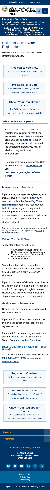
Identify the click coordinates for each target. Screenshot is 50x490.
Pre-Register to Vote (25, 88)
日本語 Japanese (31, 30)
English (7, 28)
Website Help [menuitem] (25, 477)
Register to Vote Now (25, 71)
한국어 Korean (24, 32)
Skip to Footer (35, 2)
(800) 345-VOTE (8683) (14, 358)
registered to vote (29, 309)
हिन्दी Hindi (38, 28)
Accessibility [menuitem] (25, 480)
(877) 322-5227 (34, 165)
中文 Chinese (14, 30)
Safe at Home (30, 140)
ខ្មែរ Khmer (9, 32)
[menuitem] (8, 466)
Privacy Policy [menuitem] (25, 474)
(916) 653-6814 (25, 458)
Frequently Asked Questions (25, 340)
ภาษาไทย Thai (13, 34)
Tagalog (38, 32)
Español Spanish (22, 28)
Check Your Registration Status (25, 107)
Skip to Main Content (17, 2)
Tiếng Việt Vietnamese (33, 34)
